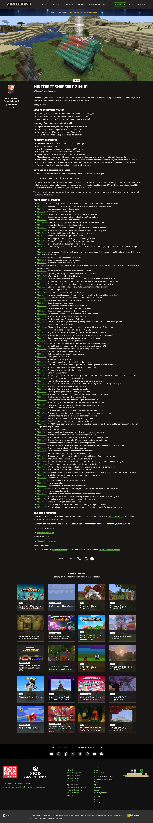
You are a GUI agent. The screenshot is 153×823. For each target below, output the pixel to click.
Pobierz (96, 790)
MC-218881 (41, 442)
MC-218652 (41, 386)
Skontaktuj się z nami (100, 793)
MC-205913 (41, 273)
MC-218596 (41, 356)
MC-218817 (41, 421)
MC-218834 (41, 432)
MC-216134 (41, 327)
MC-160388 (41, 227)
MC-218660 (41, 394)
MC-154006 (41, 222)
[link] (51, 754)
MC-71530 (41, 211)
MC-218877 (41, 440)
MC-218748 (41, 410)
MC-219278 (41, 499)
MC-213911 (41, 313)
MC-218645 (41, 383)
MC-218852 (41, 437)
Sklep (96, 770)
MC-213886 (41, 311)
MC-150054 (41, 217)
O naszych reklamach (115, 815)
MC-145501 (41, 214)
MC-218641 (41, 381)
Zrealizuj (97, 802)
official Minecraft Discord (109, 549)
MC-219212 (41, 494)
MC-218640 (41, 378)
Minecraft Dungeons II (74, 773)
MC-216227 (41, 332)
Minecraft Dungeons (73, 775)
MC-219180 (41, 488)
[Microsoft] (133, 815)
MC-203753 (41, 260)
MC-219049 (41, 472)
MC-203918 (41, 262)
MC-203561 (41, 246)
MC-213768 (41, 300)
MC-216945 (41, 338)
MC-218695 (41, 397)
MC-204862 (41, 270)
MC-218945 (41, 448)
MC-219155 (41, 485)
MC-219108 (41, 477)
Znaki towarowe (101, 815)
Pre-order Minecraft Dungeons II (82, 12)
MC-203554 (41, 244)
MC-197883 (41, 236)
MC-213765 (41, 297)
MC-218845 (41, 434)
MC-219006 (41, 461)
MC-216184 (41, 330)
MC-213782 (41, 305)
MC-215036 (41, 322)
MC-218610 (41, 370)
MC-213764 (41, 295)
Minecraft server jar (45, 532)
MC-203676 (41, 257)
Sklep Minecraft (99, 773)
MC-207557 (41, 279)
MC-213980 (41, 316)
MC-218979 (41, 451)
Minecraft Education (73, 781)
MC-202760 (41, 241)
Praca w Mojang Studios (74, 790)
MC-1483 (40, 203)
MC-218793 (41, 418)
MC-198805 (41, 238)
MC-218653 (41, 389)
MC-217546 (41, 346)
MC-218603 (41, 362)
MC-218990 (41, 456)
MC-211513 (41, 281)
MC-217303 (41, 343)
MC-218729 (41, 405)
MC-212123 (41, 284)
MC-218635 (41, 375)
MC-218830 (41, 429)
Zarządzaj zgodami (39, 787)
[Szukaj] (131, 4)
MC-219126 (41, 483)
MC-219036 (41, 467)
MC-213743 (41, 292)
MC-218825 (41, 424)
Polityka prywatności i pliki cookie (40, 815)
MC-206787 (41, 276)
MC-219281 (41, 502)
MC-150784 (41, 219)
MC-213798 (41, 308)
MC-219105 (41, 475)
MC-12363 (41, 206)
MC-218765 (41, 416)
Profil (96, 799)
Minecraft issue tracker (47, 541)
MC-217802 (41, 348)
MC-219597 (41, 507)
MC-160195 (41, 225)
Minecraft (70, 770)
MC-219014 (41, 464)
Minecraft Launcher (116, 516)
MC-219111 (41, 480)
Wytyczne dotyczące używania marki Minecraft (17, 787)
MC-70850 (41, 209)
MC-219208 (41, 491)
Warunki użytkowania (87, 815)
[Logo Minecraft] (19, 4)
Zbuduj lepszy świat (73, 793)
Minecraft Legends (73, 778)
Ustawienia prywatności (54, 818)
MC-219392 (41, 504)
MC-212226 (41, 287)
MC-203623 (41, 252)
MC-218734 (41, 408)
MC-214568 (41, 319)
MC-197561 (41, 233)
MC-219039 (41, 469)
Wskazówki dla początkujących (103, 779)
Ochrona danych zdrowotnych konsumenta (66, 815)
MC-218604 (41, 365)
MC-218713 (41, 402)
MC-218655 (41, 391)
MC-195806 (41, 230)
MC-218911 (41, 445)
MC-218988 (41, 453)
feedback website (59, 549)
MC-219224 (41, 496)
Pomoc (96, 782)
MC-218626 (41, 373)
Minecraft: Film (71, 795)
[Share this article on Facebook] (92, 558)
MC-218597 (41, 359)
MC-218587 (41, 351)
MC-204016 (41, 265)
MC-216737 (41, 335)
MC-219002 (41, 459)
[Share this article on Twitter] (79, 558)
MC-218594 (41, 354)
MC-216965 (41, 340)
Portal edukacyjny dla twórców (76, 787)
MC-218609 (41, 367)
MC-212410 (41, 289)
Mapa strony (98, 787)
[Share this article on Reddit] (86, 558)
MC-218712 (41, 399)
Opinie (96, 785)
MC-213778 (41, 303)
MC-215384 (41, 324)
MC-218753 (41, 413)
